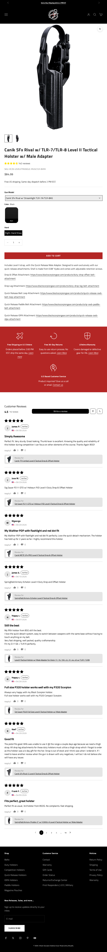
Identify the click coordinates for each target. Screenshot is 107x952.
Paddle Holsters (11, 885)
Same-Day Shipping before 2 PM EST (53, 3)
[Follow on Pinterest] (27, 938)
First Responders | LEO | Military (58, 885)
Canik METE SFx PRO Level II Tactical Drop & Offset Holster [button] (39, 555)
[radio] (11, 215)
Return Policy (95, 859)
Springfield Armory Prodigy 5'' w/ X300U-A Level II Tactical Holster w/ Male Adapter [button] (49, 822)
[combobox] (54, 198)
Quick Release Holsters (15, 875)
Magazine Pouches (13, 890)
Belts (6, 859)
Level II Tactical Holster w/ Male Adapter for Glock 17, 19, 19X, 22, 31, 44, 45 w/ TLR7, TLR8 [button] (52, 659)
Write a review (60, 411)
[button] (11, 163)
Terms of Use (95, 870)
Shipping (93, 864)
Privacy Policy (96, 875)
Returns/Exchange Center (55, 880)
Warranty (47, 864)
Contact (46, 859)
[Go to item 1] (8, 138)
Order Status (49, 875)
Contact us (58, 384)
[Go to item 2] (17, 138)
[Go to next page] (71, 833)
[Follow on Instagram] (20, 938)
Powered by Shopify (67, 946)
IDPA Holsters (11, 880)
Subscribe (14, 928)
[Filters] (93, 411)
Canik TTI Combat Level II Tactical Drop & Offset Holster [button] (37, 460)
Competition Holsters (14, 870)
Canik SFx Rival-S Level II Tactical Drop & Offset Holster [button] (37, 773)
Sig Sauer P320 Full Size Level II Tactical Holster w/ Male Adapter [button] (41, 711)
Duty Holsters (11, 864)
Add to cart (53, 255)
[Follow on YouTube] (34, 938)
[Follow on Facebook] (5, 938)
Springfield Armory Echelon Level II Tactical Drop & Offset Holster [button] (41, 598)
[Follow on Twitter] (13, 938)
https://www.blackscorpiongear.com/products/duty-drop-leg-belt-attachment (62, 286)
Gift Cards (47, 870)
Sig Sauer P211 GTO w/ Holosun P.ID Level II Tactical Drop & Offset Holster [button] (45, 503)
